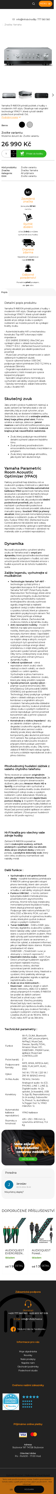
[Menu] (45, 4)
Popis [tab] (4, 292)
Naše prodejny (28, 1359)
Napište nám (28, 1363)
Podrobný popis (9, 117)
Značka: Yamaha (29, 170)
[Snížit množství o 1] (13, 155)
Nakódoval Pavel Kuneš (37, 1475)
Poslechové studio (28, 1370)
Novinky (28, 1355)
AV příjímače (27, 173)
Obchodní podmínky (28, 1366)
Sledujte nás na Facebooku (31, 1329)
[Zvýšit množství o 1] (13, 152)
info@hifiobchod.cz (26, 19)
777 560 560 (43, 19)
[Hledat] (34, 4)
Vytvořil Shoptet (14, 1475)
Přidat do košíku (34, 153)
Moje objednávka (28, 1351)
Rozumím (29, 1489)
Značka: (13, 24)
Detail (19, 1265)
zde (11, 1489)
